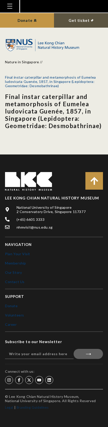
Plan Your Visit (17, 254)
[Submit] (88, 354)
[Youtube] (39, 380)
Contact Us (15, 282)
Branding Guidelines (32, 407)
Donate (11, 306)
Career (11, 324)
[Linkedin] (49, 380)
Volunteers (14, 315)
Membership (15, 263)
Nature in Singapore (22, 62)
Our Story (13, 272)
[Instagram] (9, 380)
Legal (9, 407)
